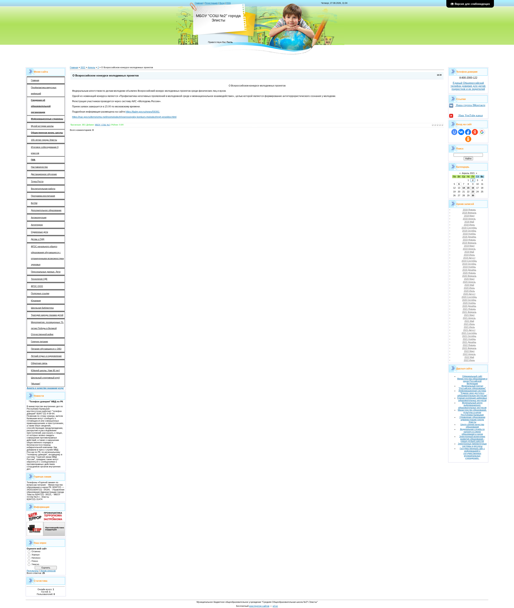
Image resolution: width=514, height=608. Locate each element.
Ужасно (35, 564)
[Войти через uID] (454, 132)
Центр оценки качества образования (472, 425)
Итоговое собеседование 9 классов (44, 150)
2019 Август (469, 258)
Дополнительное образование (46, 210)
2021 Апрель (469, 318)
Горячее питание (39, 341)
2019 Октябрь (469, 264)
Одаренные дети (39, 232)
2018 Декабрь (469, 237)
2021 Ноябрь (469, 339)
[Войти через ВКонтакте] (461, 132)
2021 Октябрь (469, 336)
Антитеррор (37, 225)
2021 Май (469, 321)
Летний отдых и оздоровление (46, 356)
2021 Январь (469, 309)
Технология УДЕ (39, 279)
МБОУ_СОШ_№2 (102, 125)
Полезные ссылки (40, 293)
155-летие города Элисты (44, 140)
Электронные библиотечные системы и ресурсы (472, 444)
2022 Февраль (469, 348)
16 (473, 188)
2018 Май (469, 222)
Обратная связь (39, 363)
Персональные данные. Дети (45, 271)
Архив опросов (48, 570)
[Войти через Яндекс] (475, 132)
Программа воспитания (43, 196)
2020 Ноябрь (469, 303)
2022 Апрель (469, 354)
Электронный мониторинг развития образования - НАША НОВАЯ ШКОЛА (472, 438)
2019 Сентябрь (469, 261)
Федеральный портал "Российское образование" (472, 387)
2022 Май (469, 357)
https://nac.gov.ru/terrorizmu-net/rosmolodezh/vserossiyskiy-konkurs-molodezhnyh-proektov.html (124, 117)
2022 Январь (469, 345)
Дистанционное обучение (44, 174)
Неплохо (36, 558)
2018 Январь (469, 209)
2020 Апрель (469, 282)
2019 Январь (469, 240)
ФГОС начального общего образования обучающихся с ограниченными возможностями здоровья (47, 255)
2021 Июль (469, 327)
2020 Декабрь (469, 306)
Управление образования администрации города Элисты (472, 419)
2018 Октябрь (469, 231)
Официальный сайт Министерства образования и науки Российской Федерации (472, 380)
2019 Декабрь (469, 270)
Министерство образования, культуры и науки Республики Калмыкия (472, 412)
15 (468, 188)
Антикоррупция (38, 217)
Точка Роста (37, 181)
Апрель (91, 67)
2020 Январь (469, 273)
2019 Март (469, 246)
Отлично (36, 551)
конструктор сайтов (259, 606)
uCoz (275, 606)
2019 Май (469, 252)
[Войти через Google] (482, 132)
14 (463, 188)
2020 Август (469, 294)
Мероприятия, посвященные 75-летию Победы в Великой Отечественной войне (47, 328)
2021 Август (469, 330)
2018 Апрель (469, 219)
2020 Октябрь (469, 300)
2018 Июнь (469, 225)
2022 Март (469, 351)
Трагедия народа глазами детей (47, 315)
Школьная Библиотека (42, 308)
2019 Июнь (469, 255)
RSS (228, 3)
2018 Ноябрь (469, 234)
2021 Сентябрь (469, 333)
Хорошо (36, 554)
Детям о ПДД (37, 239)
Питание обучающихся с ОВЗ (46, 349)
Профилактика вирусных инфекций (43, 90)
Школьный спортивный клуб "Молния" (45, 380)
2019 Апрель (469, 249)
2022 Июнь (469, 360)
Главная (199, 3)
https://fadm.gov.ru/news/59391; (143, 111)
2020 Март (469, 279)
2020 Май (469, 285)
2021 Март (469, 315)
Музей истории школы (42, 126)
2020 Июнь (469, 288)
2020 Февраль (469, 276)
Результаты (33, 570)
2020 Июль (469, 291)
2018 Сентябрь (469, 228)
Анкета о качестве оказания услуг (45, 388)
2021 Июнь (469, 324)
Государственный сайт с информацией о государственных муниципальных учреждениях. (472, 453)
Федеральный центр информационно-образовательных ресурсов (472, 405)
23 (473, 191)
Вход (221, 3)
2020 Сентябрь (469, 297)
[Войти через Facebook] (468, 132)
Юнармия (36, 300)
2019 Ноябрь (469, 267)
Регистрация (211, 3)
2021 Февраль (469, 312)
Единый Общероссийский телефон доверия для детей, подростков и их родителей (468, 85)
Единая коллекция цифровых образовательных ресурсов (472, 399)
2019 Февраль (469, 243)
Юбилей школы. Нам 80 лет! (45, 370)
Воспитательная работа (43, 188)
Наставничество (39, 167)
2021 (83, 67)
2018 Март (469, 216)
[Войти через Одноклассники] (468, 139)
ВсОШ (34, 203)
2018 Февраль (469, 212)
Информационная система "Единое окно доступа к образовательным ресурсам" (472, 393)
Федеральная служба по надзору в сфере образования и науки (472, 431)
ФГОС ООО (37, 286)
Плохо (35, 561)
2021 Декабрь (469, 342)
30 (473, 195)
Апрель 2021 (468, 173)
